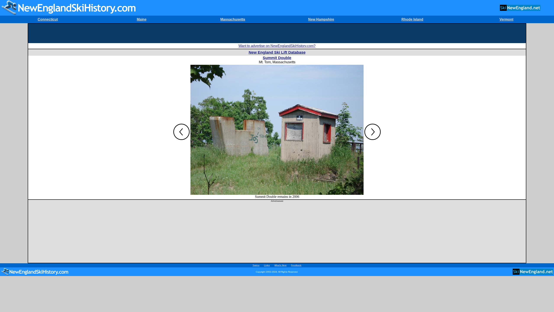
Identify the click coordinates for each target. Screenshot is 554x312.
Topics (256, 265)
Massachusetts (232, 19)
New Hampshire (321, 19)
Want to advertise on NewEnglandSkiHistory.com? (277, 46)
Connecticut (48, 19)
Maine (142, 19)
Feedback (296, 265)
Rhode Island (412, 19)
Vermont (506, 19)
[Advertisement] (277, 33)
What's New (280, 265)
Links (267, 265)
